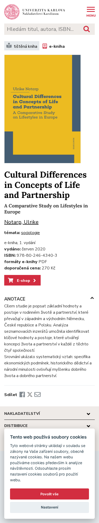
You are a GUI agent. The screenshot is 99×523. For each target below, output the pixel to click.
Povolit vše (49, 494)
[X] (29, 395)
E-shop (23, 280)
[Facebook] (22, 395)
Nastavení (49, 507)
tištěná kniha (25, 46)
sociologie (30, 233)
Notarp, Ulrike (21, 222)
